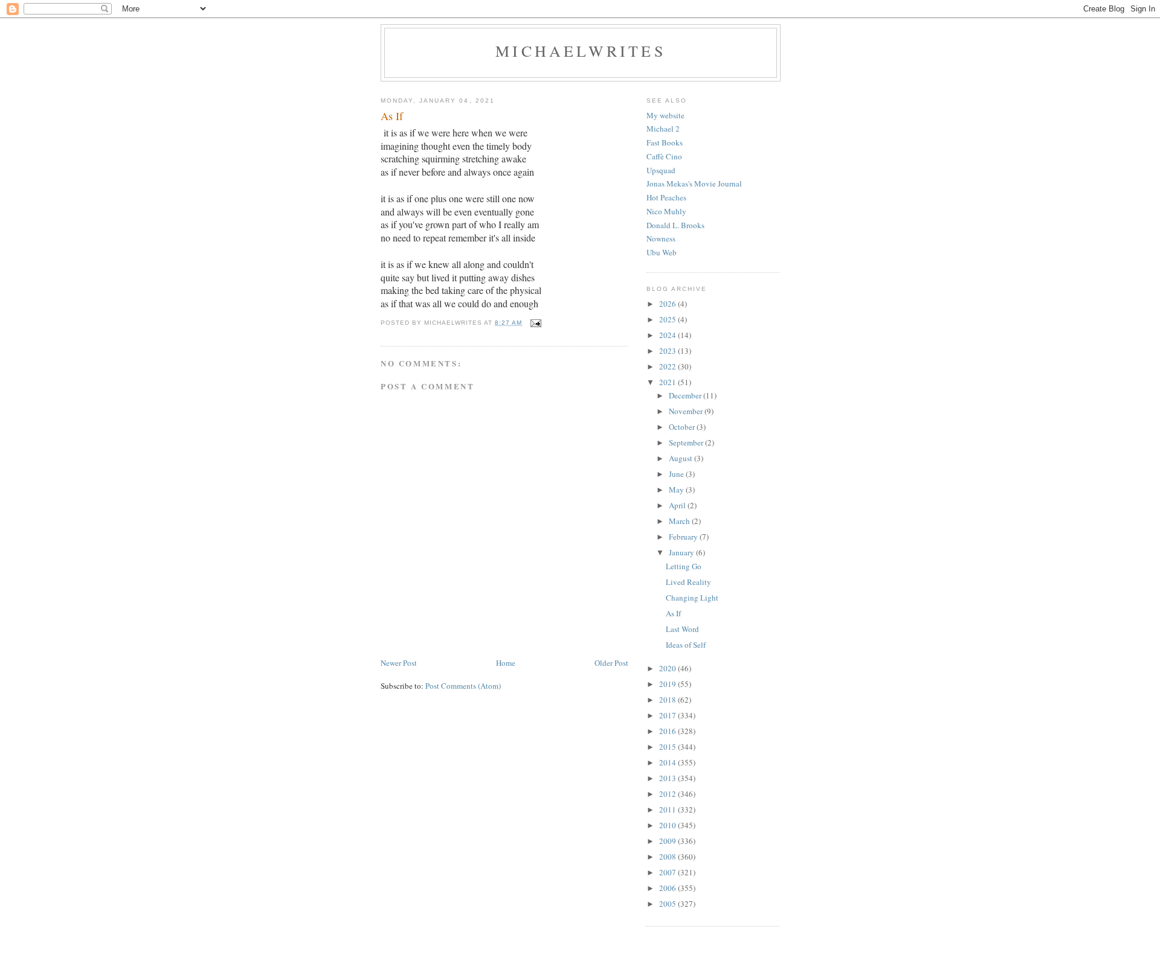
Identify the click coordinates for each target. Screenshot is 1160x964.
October (683, 426)
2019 (668, 683)
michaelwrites (580, 50)
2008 (668, 856)
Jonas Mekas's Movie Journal (694, 183)
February (684, 536)
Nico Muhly (666, 211)
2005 (668, 903)
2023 (668, 350)
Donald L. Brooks (675, 225)
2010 (668, 825)
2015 (668, 746)
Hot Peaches (666, 197)
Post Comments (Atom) (463, 685)
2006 (668, 888)
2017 (668, 715)
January (682, 552)
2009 (668, 840)
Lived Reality (688, 581)
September (687, 442)
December (686, 395)
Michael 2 (663, 128)
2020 (668, 668)
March (680, 521)
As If (673, 613)
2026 (668, 303)
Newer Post (399, 662)
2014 (668, 762)
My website (665, 115)
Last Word (682, 629)
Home (505, 662)
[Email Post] (535, 322)
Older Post (611, 662)
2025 (668, 319)
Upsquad (660, 170)
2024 (668, 335)
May (677, 489)
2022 (668, 366)
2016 (668, 731)
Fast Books (664, 142)
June (677, 473)
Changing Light (692, 597)
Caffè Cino (664, 156)
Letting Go (683, 566)
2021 (668, 382)
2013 (668, 778)
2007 (668, 872)
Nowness (660, 238)
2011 (668, 809)
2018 (668, 699)
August (681, 458)
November (686, 411)
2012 (668, 793)
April (678, 505)
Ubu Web (661, 252)
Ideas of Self (686, 644)
